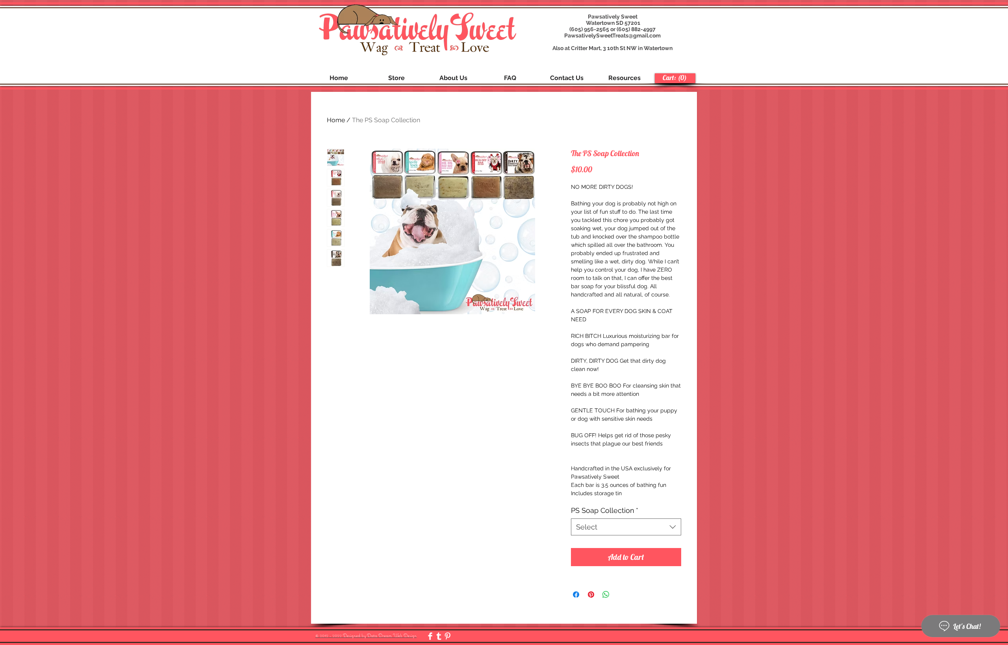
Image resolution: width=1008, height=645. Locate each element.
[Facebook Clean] (430, 636)
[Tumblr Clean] (439, 636)
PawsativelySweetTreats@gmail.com (612, 35)
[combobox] (626, 526)
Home (336, 120)
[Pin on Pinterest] (591, 594)
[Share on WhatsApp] (606, 594)
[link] (675, 78)
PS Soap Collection (604, 510)
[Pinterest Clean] (447, 636)
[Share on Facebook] (576, 594)
